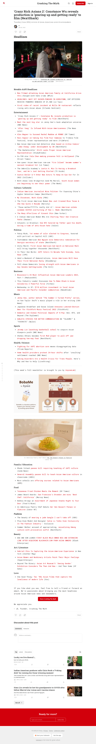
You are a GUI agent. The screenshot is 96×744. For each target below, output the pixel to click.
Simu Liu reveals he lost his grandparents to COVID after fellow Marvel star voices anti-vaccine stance (39, 688)
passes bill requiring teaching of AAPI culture (54, 468)
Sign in (90, 3)
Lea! (25, 679)
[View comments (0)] (20, 32)
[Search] (69, 3)
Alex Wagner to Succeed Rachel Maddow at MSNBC (40, 134)
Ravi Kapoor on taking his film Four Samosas (39, 138)
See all (17, 703)
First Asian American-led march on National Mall (55, 246)
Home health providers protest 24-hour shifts (40, 352)
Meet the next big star (28, 122)
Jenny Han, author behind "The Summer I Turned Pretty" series (48, 298)
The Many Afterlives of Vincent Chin (35, 213)
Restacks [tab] (26, 628)
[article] (48, 661)
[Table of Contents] (2, 372)
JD (19, 25)
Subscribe (80, 3)
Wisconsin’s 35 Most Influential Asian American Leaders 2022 (47, 275)
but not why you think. (21, 660)
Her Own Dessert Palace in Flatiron (59, 458)
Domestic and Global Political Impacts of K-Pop (40, 313)
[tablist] (22, 629)
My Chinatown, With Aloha (29, 197)
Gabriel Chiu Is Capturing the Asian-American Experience (45, 551)
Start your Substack (43, 735)
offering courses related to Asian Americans (57, 480)
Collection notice (59, 731)
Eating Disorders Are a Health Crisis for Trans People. (45, 359)
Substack (39, 740)
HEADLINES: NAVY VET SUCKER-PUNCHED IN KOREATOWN (41, 99)
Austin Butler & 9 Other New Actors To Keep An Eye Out (44, 175)
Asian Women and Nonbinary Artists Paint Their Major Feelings (48, 557)
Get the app (57, 735)
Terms (51, 731)
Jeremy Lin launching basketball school (36, 329)
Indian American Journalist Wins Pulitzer (37, 191)
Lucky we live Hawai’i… (24, 657)
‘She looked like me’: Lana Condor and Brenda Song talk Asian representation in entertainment (39, 676)
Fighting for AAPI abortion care (33, 346)
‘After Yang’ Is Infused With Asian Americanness (41, 128)
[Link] (11, 36)
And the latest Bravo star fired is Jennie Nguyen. (29, 692)
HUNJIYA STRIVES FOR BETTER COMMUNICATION (38, 319)
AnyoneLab (70, 370)
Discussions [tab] (28, 652)
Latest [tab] (21, 652)
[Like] (16, 32)
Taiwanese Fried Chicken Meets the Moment (37, 491)
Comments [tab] (18, 628)
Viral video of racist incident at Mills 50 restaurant (44, 105)
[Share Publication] (73, 3)
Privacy (46, 731)
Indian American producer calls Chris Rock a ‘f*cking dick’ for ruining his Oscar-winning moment (37, 671)
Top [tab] (16, 652)
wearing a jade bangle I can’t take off (51, 517)
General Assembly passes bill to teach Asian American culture (48, 474)
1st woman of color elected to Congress (49, 233)
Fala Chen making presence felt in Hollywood (52, 156)
